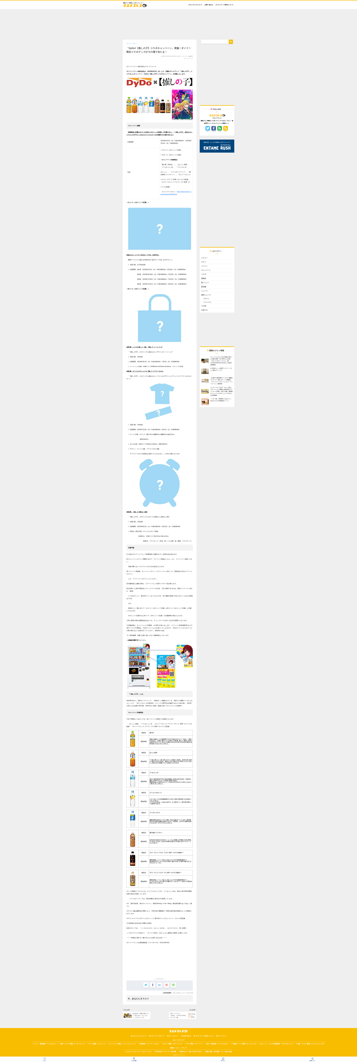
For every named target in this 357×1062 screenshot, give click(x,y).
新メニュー (205, 282)
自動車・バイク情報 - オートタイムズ (244, 1044)
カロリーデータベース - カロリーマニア (139, 1051)
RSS (226, 131)
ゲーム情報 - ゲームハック (97, 1044)
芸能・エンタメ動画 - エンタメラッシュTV (310, 1044)
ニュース (204, 291)
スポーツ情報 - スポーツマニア (172, 1044)
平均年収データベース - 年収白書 (165, 1051)
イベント (204, 266)
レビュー (204, 258)
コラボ (190, 993)
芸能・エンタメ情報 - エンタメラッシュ (72, 1044)
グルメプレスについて (195, 4)
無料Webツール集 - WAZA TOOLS (191, 1051)
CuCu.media (207, 302)
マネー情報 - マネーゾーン (194, 1044)
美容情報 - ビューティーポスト (149, 1044)
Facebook (213, 131)
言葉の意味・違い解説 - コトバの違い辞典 (219, 1051)
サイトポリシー (174, 1036)
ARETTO (206, 298)
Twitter (207, 131)
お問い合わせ (209, 4)
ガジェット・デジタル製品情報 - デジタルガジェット (277, 1044)
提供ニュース (206, 295)
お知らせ (204, 310)
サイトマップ (222, 1036)
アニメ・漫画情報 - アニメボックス (45, 1044)
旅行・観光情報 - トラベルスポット (218, 1044)
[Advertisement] (178, 23)
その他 (203, 306)
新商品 (203, 278)
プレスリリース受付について (224, 4)
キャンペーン (182, 993)
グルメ (175, 993)
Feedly (219, 131)
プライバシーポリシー (158, 1036)
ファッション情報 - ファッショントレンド (123, 1044)
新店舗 (203, 287)
